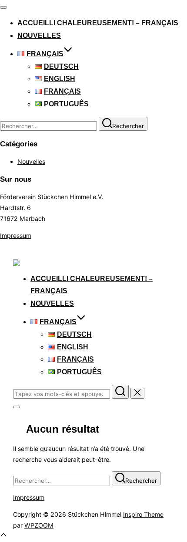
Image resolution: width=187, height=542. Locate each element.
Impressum (15, 235)
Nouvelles (39, 35)
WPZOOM (38, 525)
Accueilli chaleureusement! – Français (97, 23)
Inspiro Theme (143, 514)
